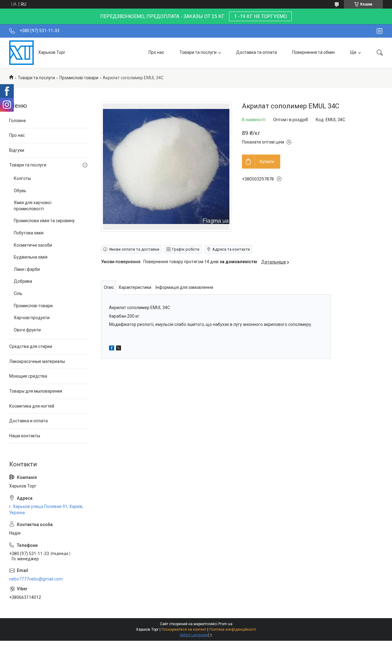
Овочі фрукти (27, 329)
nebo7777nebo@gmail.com (36, 579)
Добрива (23, 281)
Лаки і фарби (27, 269)
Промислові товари (78, 77)
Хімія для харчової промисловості (32, 205)
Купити (267, 161)
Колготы (22, 178)
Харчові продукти (32, 317)
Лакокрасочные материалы (37, 361)
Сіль (18, 293)
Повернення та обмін (313, 52)
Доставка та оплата (256, 52)
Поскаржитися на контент (183, 629)
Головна (17, 120)
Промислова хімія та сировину (44, 220)
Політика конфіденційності (232, 629)
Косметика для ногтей (31, 406)
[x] (118, 348)
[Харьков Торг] (21, 52)
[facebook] (111, 348)
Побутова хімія (28, 232)
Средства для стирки (30, 346)
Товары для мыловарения (35, 391)
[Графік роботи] (380, 31)
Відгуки (16, 150)
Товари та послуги (198, 52)
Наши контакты (24, 435)
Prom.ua (225, 624)
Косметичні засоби (33, 245)
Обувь (20, 190)
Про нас (156, 52)
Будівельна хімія (30, 257)
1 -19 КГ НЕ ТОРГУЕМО (260, 16)
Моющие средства (28, 376)
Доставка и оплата (28, 420)
